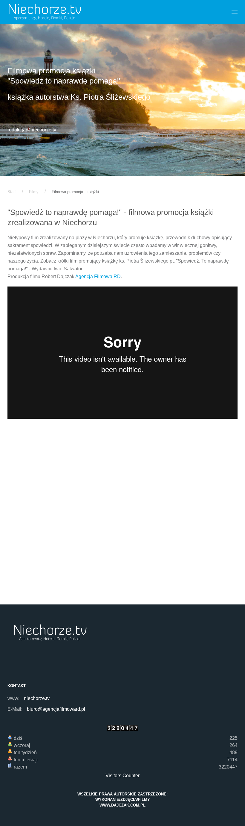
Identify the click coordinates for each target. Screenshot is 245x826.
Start (11, 192)
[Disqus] (122, 517)
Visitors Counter (122, 775)
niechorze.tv (37, 698)
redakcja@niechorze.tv (31, 129)
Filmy (34, 192)
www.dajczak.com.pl (122, 805)
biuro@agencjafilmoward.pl (56, 709)
